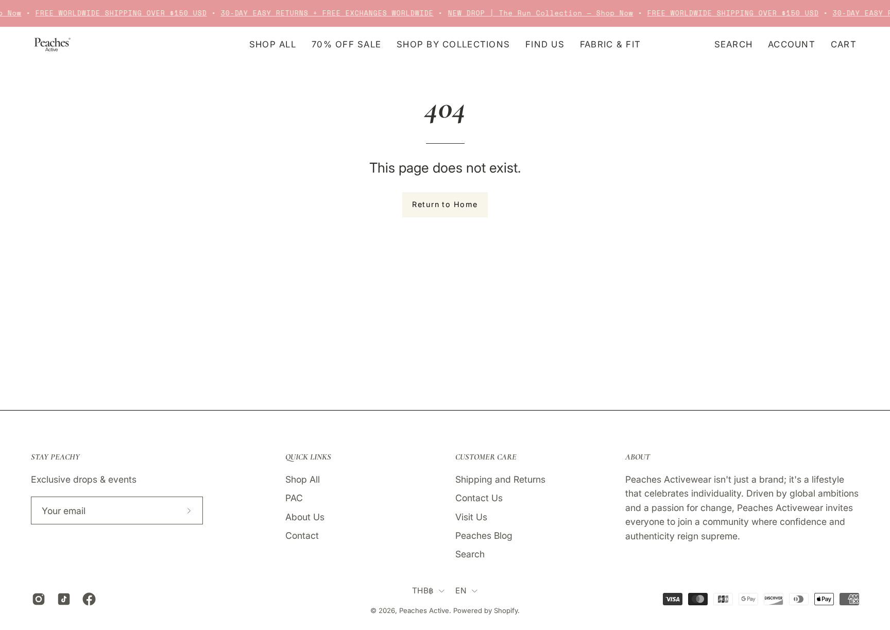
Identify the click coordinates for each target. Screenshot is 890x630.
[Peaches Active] (51, 45)
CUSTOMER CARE (486, 457)
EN (461, 590)
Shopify (506, 610)
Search (470, 554)
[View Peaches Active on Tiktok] (62, 599)
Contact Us (479, 497)
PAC (294, 497)
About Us (304, 516)
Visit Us (471, 516)
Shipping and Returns (500, 479)
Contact (302, 535)
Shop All (302, 479)
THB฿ (423, 590)
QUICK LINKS (308, 457)
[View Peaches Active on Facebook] (87, 599)
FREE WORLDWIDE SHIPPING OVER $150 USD (116, 13)
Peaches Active (424, 610)
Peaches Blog (483, 535)
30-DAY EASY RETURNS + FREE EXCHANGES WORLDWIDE (323, 13)
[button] (545, 44)
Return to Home (444, 204)
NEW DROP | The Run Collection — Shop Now (536, 13)
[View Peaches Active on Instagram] (37, 599)
